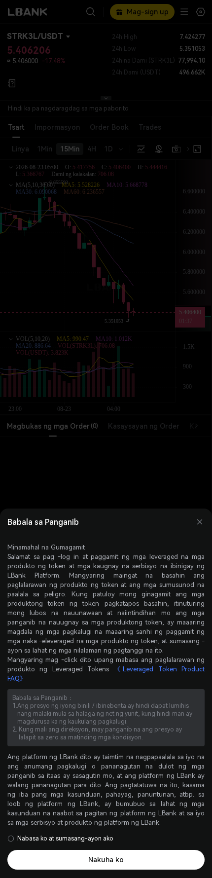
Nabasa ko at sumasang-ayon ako (65, 838)
